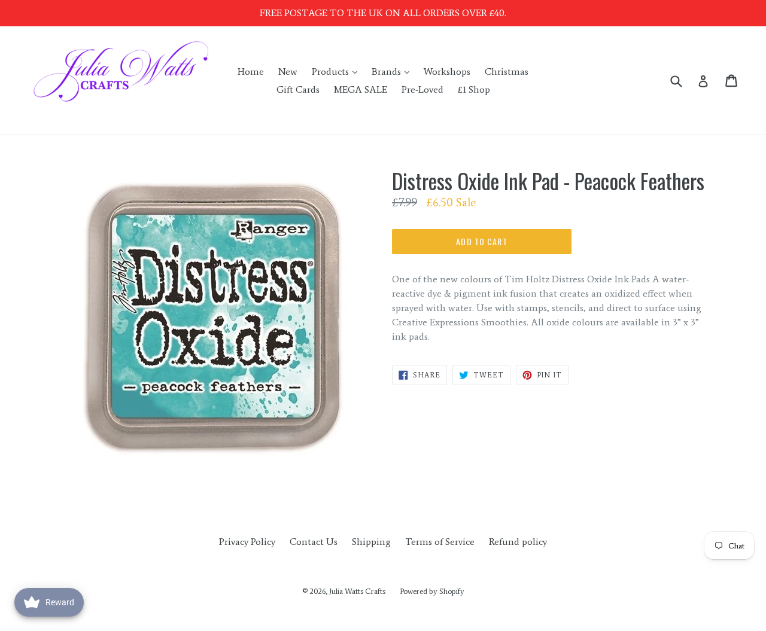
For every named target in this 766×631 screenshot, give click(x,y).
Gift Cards (298, 89)
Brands (393, 71)
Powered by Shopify (432, 591)
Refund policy (518, 541)
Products (337, 71)
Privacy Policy (247, 541)
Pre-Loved (422, 89)
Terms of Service (440, 541)
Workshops (447, 71)
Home (251, 71)
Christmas (506, 71)
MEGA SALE (360, 89)
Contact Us (314, 541)
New (287, 71)
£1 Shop (474, 89)
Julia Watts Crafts (357, 591)
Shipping (371, 541)
